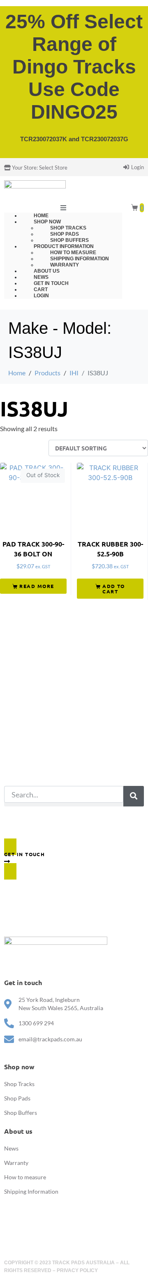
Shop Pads (17, 1098)
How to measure (25, 1177)
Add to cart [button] (113, 589)
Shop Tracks (19, 1083)
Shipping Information (31, 1191)
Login (41, 296)
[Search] (133, 796)
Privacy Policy (77, 1270)
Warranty (16, 1162)
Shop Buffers (20, 1112)
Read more (36, 586)
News (11, 1148)
